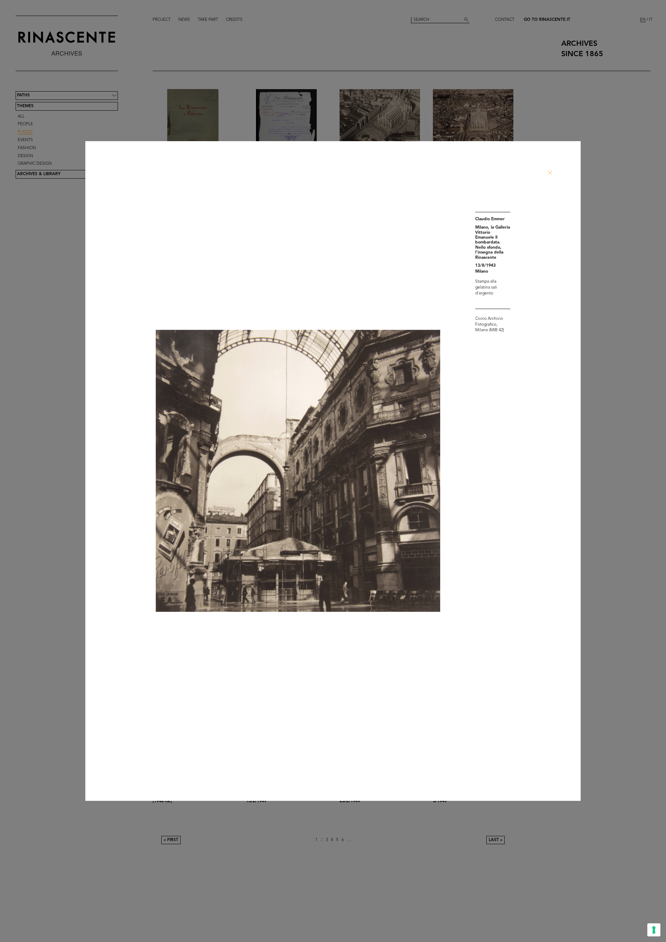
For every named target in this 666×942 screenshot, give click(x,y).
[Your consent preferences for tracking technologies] (653, 929)
